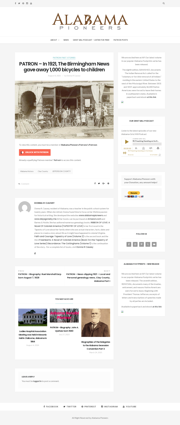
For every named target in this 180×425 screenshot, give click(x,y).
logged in (37, 381)
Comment (25, 184)
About (53, 40)
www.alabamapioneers (91, 215)
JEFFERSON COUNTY (61, 171)
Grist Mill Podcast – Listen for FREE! (91, 40)
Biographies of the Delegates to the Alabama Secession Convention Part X (95, 345)
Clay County (43, 171)
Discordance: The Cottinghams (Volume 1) (69, 243)
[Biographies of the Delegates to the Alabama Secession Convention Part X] (95, 323)
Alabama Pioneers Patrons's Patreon (79, 144)
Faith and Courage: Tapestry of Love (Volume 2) (59, 236)
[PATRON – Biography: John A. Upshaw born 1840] (64, 316)
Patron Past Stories (64, 57)
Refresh (57, 160)
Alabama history (26, 171)
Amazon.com (94, 218)
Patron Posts (121, 40)
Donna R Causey (73, 76)
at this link (151, 97)
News (66, 40)
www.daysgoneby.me (45, 218)
